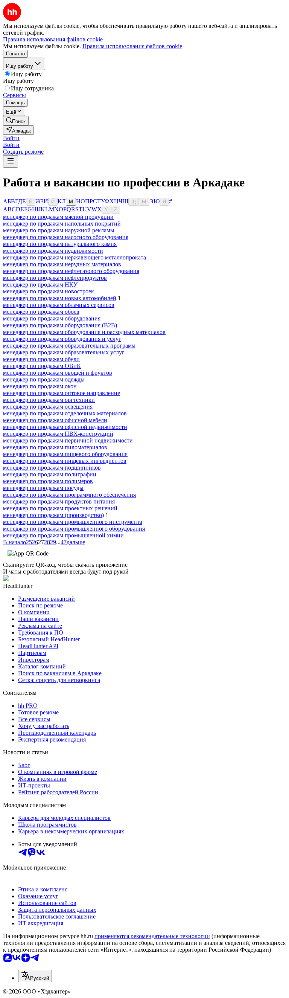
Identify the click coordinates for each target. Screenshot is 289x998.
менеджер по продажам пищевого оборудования (65, 454)
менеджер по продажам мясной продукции (58, 217)
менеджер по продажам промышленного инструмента (72, 522)
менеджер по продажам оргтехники (49, 400)
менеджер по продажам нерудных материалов (62, 264)
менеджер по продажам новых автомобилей (59, 298)
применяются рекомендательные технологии (152, 936)
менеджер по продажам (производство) (53, 515)
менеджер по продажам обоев (41, 311)
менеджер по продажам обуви (41, 359)
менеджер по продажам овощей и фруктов (57, 372)
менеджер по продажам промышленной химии (63, 535)
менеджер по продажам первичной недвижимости (68, 440)
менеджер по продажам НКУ (40, 284)
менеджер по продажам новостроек (48, 291)
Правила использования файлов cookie (132, 46)
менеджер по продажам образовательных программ (69, 345)
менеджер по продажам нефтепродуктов (55, 278)
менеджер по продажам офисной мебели (55, 420)
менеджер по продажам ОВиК (42, 366)
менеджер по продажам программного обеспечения (69, 494)
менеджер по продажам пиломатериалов (55, 447)
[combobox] (35, 976)
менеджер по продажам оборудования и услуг (62, 339)
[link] (16, 120)
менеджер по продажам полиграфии (49, 474)
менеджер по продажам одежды (44, 379)
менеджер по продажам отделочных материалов (65, 413)
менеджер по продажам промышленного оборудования (74, 528)
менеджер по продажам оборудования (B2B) (60, 325)
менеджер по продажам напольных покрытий (62, 223)
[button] (11, 138)
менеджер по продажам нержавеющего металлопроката (74, 257)
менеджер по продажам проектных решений (60, 508)
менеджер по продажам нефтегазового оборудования (71, 271)
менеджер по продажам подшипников (52, 467)
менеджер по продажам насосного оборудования (65, 237)
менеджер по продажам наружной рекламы (58, 230)
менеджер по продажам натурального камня (60, 244)
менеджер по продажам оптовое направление (61, 393)
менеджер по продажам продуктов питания (59, 501)
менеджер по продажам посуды (43, 488)
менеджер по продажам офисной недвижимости (65, 427)
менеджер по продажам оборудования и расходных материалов (84, 332)
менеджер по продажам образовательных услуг (64, 352)
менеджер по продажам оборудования (51, 318)
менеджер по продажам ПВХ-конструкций (58, 433)
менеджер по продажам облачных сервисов (58, 305)
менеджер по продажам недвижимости (53, 250)
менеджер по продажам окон (40, 386)
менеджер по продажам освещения (48, 406)
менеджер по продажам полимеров (48, 481)
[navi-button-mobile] (10, 161)
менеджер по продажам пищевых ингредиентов (64, 461)
